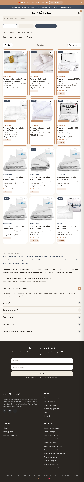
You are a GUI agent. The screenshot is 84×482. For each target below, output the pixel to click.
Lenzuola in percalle (51, 439)
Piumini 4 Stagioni (75, 260)
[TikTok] (15, 411)
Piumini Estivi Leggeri (22, 263)
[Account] (74, 12)
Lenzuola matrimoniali (52, 428)
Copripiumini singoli (51, 450)
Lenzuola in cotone (51, 435)
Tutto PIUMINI (10, 26)
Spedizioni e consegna (52, 398)
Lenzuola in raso (50, 443)
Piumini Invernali (8, 263)
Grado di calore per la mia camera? (18, 331)
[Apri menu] (5, 12)
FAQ (45, 412)
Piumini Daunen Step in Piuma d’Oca (15, 256)
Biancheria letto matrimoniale (54, 453)
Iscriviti (42, 374)
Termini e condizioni (10, 435)
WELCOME (55, 2)
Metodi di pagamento (52, 409)
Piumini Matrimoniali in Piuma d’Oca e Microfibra (46, 256)
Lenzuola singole (50, 432)
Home (4, 32)
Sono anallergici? (10, 310)
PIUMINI (11, 32)
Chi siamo (6, 428)
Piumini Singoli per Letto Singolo (14, 260)
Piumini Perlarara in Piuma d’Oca (56, 260)
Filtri (9, 45)
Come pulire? (8, 317)
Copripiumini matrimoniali (53, 446)
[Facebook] (10, 411)
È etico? (6, 303)
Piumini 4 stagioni (50, 461)
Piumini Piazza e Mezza (35, 260)
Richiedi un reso (50, 405)
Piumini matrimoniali (51, 457)
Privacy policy (8, 432)
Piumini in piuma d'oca (46, 26)
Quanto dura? (9, 324)
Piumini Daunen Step (51, 464)
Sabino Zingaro (42, 479)
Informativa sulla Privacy (50, 377)
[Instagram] (4, 411)
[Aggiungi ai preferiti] (24, 53)
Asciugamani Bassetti (51, 468)
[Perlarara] (42, 12)
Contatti (47, 416)
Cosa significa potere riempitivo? (17, 288)
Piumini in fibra (26, 26)
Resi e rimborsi (49, 401)
